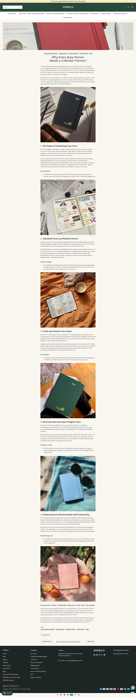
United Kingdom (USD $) (11, 686)
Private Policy (35, 668)
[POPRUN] (68, 7)
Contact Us (34, 659)
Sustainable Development (10, 674)
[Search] (20, 7)
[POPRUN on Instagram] (99, 655)
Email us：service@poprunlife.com (71, 660)
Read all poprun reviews (120, 654)
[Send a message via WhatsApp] (133, 688)
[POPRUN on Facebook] (94, 655)
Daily (4, 656)
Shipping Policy (35, 665)
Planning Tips (63, 53)
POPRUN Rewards (8, 680)
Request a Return (36, 677)
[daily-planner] (68, 114)
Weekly (5, 659)
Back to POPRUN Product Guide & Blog (68, 641)
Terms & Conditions (37, 662)
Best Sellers (6, 668)
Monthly (5, 662)
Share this (46, 635)
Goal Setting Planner (50, 53)
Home (5, 654)
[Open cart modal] (132, 7)
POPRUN (15, 689)
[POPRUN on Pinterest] (97, 655)
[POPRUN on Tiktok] (102, 655)
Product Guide (73, 53)
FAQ (32, 674)
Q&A (90, 53)
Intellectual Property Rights (39, 656)
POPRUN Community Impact (11, 677)
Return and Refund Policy (38, 671)
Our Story (33, 654)
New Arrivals (6, 665)
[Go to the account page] (128, 7)
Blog (4, 671)
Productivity (84, 53)
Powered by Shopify (25, 689)
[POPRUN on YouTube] (104, 655)
